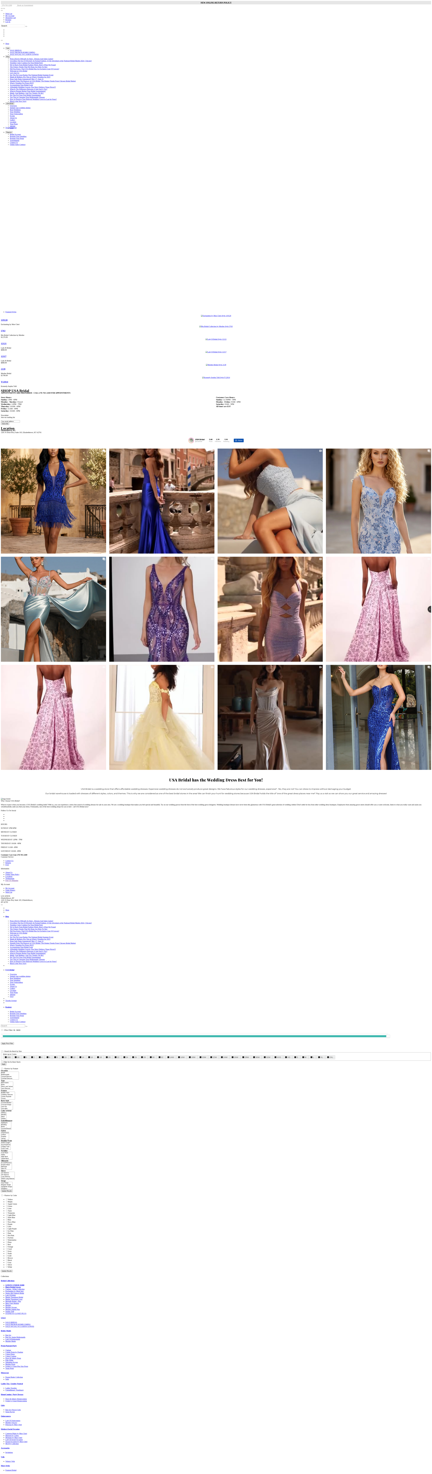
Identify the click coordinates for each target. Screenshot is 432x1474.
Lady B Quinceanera (12, 1421)
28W (247, 1057)
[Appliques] (6, 1123)
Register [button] (8, 1007)
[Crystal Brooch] (6, 1129)
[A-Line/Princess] (6, 1163)
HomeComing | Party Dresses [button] (12, 1394)
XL (322, 1057)
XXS (279, 1057)
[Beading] (6, 1125)
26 (136, 1057)
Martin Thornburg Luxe (13, 1299)
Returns (8, 863)
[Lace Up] (7, 1107)
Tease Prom (9, 1368)
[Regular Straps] (6, 1185)
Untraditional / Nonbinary (14, 1390)
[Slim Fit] (6, 1169)
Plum (9, 1242)
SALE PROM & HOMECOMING (18, 1324)
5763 (3, 331)
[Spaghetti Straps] (6, 1187)
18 (100, 1057)
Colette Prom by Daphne (14, 1352)
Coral (10, 1249)
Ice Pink (11, 1231)
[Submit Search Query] (26, 1026)
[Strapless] (6, 1189)
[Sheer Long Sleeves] (8, 1179)
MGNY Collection (12, 1444)
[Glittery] (4, 1113)
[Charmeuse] (5, 1133)
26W (236, 1057)
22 (118, 1057)
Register (8, 20)
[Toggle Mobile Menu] (2, 904)
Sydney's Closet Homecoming (16, 1401)
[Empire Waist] (6, 1165)
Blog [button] (7, 917)
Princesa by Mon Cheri (13, 1425)
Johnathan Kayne (11, 1362)
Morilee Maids (10, 1341)
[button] (7, 44)
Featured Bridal (10, 1470)
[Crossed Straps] (7, 1105)
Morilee (8, 1305)
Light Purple (12, 1229)
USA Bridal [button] (9, 970)
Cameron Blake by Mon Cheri (16, 1433)
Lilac (9, 1226)
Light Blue (11, 1215)
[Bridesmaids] (10, 1075)
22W (215, 1057)
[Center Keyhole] (8, 1097)
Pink (9, 1233)
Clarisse (8, 1350)
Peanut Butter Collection (14, 1377)
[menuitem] (218, 14)
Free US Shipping (11, 880)
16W (182, 1057)
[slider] (388, 1036)
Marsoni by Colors (12, 1436)
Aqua (10, 1211)
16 (92, 1057)
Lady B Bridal (10, 1295)
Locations (8, 876)
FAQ (7, 865)
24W (225, 1057)
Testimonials (9, 878)
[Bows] (6, 1127)
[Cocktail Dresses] (10, 1078)
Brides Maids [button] (6, 1331)
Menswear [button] (5, 1373)
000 (9, 1057)
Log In (7, 22)
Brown (10, 1258)
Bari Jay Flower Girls (13, 1410)
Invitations (9, 1452)
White (10, 1267)
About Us (8, 872)
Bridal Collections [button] (8, 1281)
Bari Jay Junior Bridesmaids (15, 1337)
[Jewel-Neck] (6, 1159)
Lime (9, 1208)
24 (127, 1057)
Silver (10, 1265)
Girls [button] (3, 1405)
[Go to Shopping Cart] (2, 8)
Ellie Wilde (9, 1360)
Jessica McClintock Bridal (14, 1293)
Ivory (10, 1251)
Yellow (10, 1199)
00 (18, 1057)
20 (109, 1057)
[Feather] (5, 1137)
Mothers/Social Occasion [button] (10, 1429)
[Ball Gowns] (7, 1083)
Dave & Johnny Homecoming (16, 1399)
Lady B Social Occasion (14, 1440)
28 (144, 1057)
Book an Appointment (24, 5)
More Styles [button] (5, 1466)
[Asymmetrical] (6, 1145)
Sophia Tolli (9, 1311)
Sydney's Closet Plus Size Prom (16, 1366)
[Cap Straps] (6, 1183)
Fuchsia (10, 1238)
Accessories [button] (5, 1448)
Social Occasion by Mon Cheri (16, 1442)
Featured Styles (10, 312)
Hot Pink (11, 1235)
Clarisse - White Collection (15, 1289)
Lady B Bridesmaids (12, 1339)
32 (162, 1057)
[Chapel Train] (6, 1147)
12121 (4, 343)
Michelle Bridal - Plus (13, 1301)
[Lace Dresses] (7, 1088)
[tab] (218, 917)
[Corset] (8, 1098)
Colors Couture (10, 1356)
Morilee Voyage (11, 1307)
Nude (10, 1253)
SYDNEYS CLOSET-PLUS (15, 1313)
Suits (7, 1379)
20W (204, 1057)
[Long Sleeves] (8, 1177)
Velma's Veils (10, 1461)
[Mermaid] (6, 1167)
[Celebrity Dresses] (8, 1095)
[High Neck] (6, 1157)
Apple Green (12, 1204)
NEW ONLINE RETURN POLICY (216, 2)
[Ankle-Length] (6, 1143)
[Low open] (7, 1108)
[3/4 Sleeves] (8, 1175)
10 (65, 1057)
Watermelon (12, 1240)
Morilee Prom (10, 1364)
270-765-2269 (6, 5)
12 (74, 1057)
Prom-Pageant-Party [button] (9, 1346)
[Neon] (4, 1117)
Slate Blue (11, 1217)
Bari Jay (8, 1335)
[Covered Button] (7, 1103)
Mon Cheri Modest (12, 1303)
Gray (9, 1262)
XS (288, 1057)
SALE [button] (3, 1318)
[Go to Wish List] (4, 8)
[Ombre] (4, 1119)
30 (153, 1057)
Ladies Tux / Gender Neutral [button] (12, 1384)
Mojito (10, 1202)
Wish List (8, 14)
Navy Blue (12, 1222)
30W (257, 1057)
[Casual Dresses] (10, 1077)
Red (9, 1244)
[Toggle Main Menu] (2, 40)
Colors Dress (10, 1354)
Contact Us (9, 861)
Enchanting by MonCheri (14, 1291)
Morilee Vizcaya (11, 1423)
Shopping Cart (10, 18)
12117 (3, 356)
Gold (9, 1256)
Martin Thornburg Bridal (14, 1297)
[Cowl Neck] (6, 1153)
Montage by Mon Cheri (13, 1438)
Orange (10, 1247)
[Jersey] (5, 1139)
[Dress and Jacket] (7, 1087)
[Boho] (7, 1085)
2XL (331, 1057)
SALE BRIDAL (11, 1322)
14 (83, 1057)
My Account (9, 16)
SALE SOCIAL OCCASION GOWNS (19, 1326)
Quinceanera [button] (6, 1416)
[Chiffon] (5, 1135)
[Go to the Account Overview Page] (2, 10)
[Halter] (6, 1155)
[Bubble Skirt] (8, 1093)
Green (10, 1206)
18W (193, 1057)
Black (10, 1260)
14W (172, 1057)
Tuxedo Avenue (11, 1001)
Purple (10, 1224)
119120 (4, 320)
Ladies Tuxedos (11, 1388)
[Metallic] (4, 1115)
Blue (9, 1220)
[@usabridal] (191, 440)
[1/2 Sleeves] (8, 1173)
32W (268, 1057)
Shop (7, 910)
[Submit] (26, 26)
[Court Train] (6, 1149)
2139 (3, 369)
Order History (10, 890)
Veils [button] (2, 1457)
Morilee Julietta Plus (12, 1309)
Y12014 (4, 382)
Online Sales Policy (12, 874)
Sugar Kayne (10, 1412)
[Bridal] (10, 1073)
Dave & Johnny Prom (13, 1358)
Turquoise (11, 1213)
